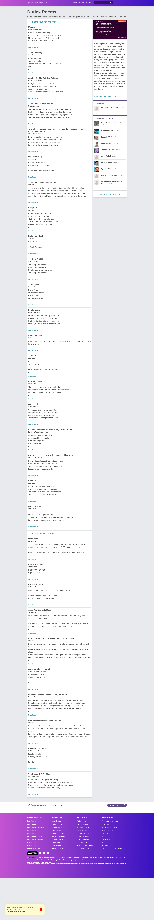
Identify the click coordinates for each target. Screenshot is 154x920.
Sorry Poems (57, 842)
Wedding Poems (58, 836)
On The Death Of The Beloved (113, 848)
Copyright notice (49, 857)
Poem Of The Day (34, 848)
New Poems (31, 830)
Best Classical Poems (35, 827)
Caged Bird (106, 839)
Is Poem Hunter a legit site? (113, 857)
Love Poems (56, 821)
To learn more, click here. (16, 911)
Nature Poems (57, 839)
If (102, 842)
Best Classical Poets (35, 839)
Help (91, 857)
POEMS (53, 805)
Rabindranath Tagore (85, 845)
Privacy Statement (73, 857)
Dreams (105, 833)
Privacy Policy (67, 860)
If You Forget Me (108, 830)
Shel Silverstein (83, 839)
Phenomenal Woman (110, 821)
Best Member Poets (34, 836)
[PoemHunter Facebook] (40, 853)
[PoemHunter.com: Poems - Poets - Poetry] (37, 3)
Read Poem (32, 47)
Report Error (98, 857)
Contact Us (84, 857)
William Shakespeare (85, 827)
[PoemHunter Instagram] (48, 853)
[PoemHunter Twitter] (44, 853)
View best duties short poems (105, 96)
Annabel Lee (106, 836)
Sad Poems (56, 830)
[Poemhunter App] (32, 853)
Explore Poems (33, 842)
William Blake (82, 842)
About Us (40, 857)
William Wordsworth (84, 848)
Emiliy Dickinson (83, 836)
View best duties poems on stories (107, 194)
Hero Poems (56, 845)
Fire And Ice (106, 845)
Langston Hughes (83, 833)
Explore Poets (32, 845)
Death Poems (57, 827)
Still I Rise (105, 824)
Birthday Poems (58, 833)
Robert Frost (81, 821)
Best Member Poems (35, 824)
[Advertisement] (31, 899)
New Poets (31, 833)
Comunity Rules (56, 860)
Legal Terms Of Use (80, 860)
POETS (60, 805)
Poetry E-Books (58, 848)
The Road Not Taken (109, 827)
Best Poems (31, 821)
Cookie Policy (61, 857)
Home (75, 3)
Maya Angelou (82, 824)
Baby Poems (57, 824)
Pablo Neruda (82, 830)
